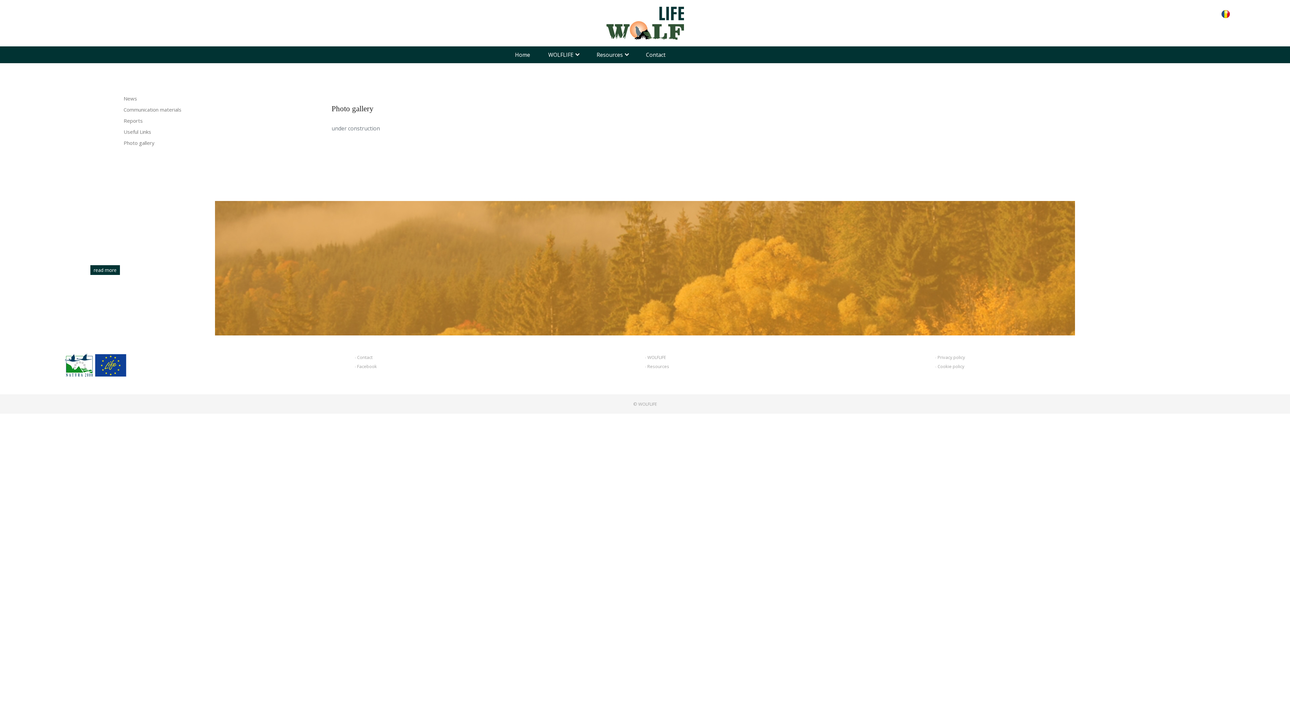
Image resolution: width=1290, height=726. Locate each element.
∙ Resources (657, 366)
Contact (655, 54)
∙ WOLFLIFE (655, 357)
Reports (133, 120)
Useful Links (137, 131)
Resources (610, 54)
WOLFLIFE (560, 54)
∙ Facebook (366, 366)
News (130, 98)
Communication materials (152, 109)
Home (522, 54)
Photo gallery (139, 142)
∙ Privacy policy (950, 357)
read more (105, 270)
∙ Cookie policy (949, 366)
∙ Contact (364, 357)
